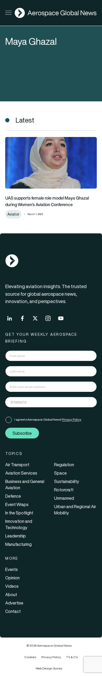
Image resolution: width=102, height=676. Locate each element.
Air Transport (17, 465)
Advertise (14, 603)
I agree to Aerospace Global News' (47, 419)
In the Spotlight (19, 513)
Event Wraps (17, 504)
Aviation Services (21, 473)
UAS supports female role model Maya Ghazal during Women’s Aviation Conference (47, 201)
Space (60, 473)
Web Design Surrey (49, 668)
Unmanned (64, 498)
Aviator (13, 214)
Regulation (64, 465)
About (11, 594)
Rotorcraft (63, 490)
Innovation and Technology (18, 524)
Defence (13, 496)
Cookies (30, 657)
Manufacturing (18, 544)
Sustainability (66, 481)
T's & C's (72, 657)
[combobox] (51, 402)
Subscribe (22, 433)
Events (11, 569)
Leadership (15, 536)
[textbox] (45, 402)
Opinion (12, 578)
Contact (13, 611)
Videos (12, 586)
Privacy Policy (71, 419)
